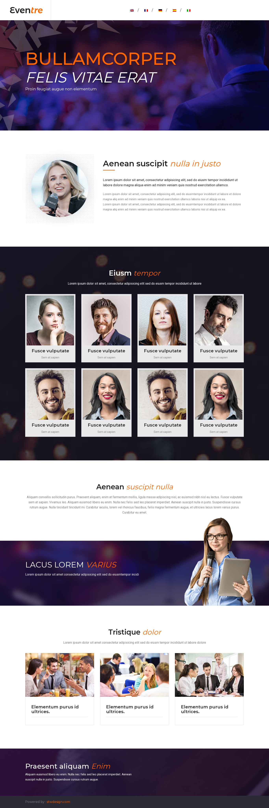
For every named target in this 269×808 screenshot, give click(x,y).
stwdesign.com (58, 802)
